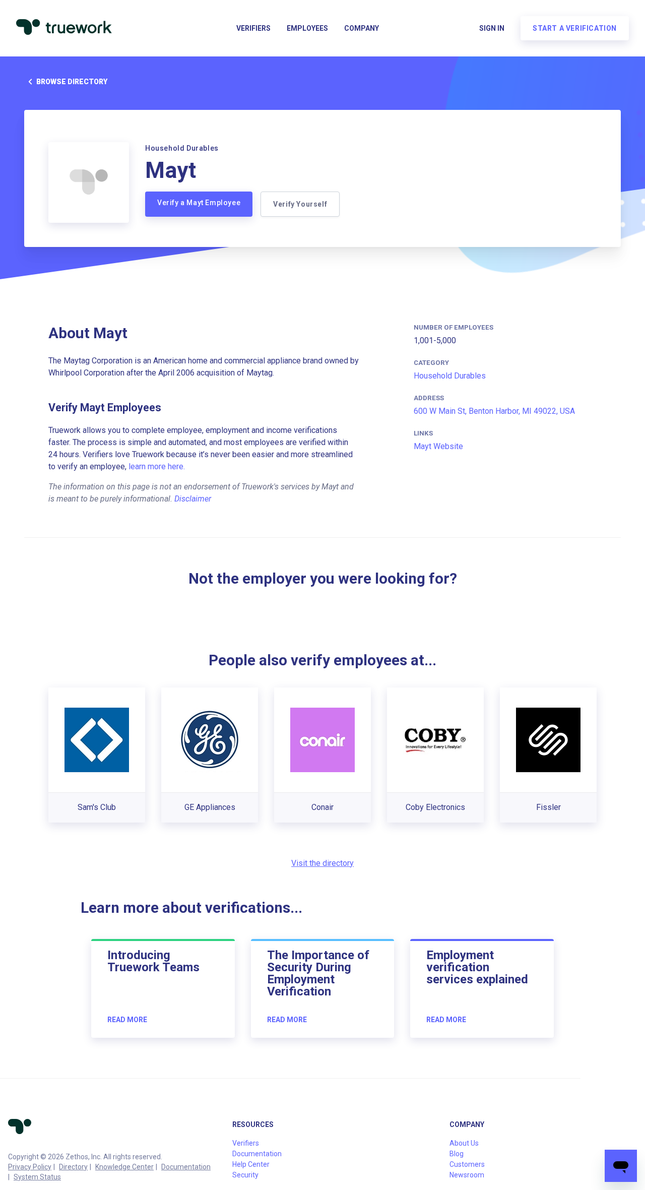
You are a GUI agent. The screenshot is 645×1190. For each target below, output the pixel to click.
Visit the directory (322, 863)
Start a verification (575, 28)
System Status (37, 1177)
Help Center (251, 1164)
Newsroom (466, 1175)
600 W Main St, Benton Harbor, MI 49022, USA (494, 411)
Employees (307, 28)
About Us (464, 1143)
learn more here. (156, 466)
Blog (456, 1154)
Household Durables (450, 376)
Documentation (186, 1167)
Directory (73, 1167)
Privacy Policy (29, 1167)
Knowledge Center (124, 1167)
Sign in (491, 28)
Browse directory (71, 82)
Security (245, 1175)
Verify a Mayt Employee (198, 203)
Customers (467, 1164)
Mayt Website (438, 446)
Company (361, 28)
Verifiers (253, 28)
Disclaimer (192, 499)
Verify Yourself (300, 204)
